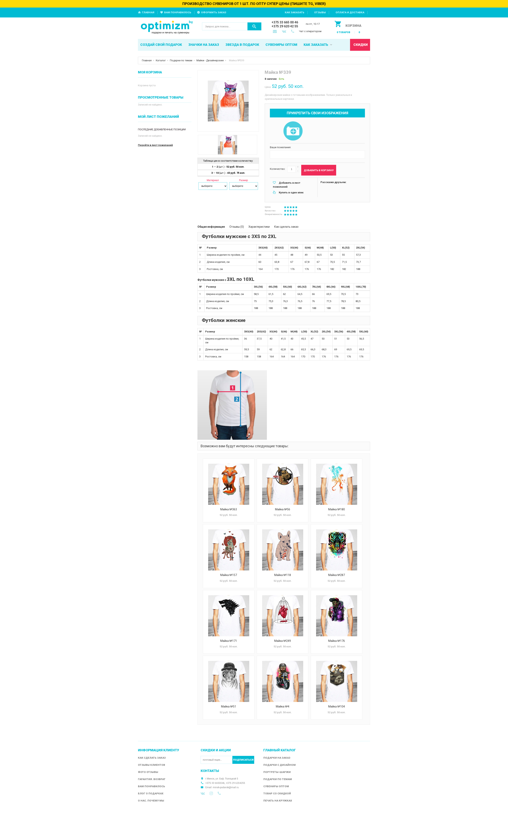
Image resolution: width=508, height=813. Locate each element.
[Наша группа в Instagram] (211, 793)
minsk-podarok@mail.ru (226, 787)
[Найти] (254, 26)
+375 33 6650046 (215, 783)
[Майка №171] (228, 615)
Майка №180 (336, 509)
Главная (148, 12)
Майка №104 (336, 706)
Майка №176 (336, 640)
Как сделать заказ (286, 226)
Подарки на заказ (276, 757)
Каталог (161, 60)
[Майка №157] (228, 549)
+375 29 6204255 (235, 783)
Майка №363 (228, 509)
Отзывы (320, 12)
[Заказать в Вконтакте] (284, 31)
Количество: (277, 168)
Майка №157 (228, 575)
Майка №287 (336, 575)
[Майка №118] (282, 549)
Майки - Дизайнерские (210, 60)
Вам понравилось (177, 12)
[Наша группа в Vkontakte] (203, 793)
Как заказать (294, 12)
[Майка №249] (282, 615)
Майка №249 (282, 640)
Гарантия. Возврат (151, 779)
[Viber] (219, 793)
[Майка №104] (336, 681)
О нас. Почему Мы (151, 800)
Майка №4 (282, 706)
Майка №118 (282, 575)
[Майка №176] (336, 615)
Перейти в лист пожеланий (155, 145)
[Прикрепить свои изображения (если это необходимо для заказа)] (293, 131)
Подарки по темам (181, 60)
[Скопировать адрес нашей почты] (275, 31)
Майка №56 (282, 509)
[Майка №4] (282, 681)
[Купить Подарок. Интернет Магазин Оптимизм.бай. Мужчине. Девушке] (167, 27)
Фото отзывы (148, 772)
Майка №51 (228, 706)
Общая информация (211, 226)
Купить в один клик (291, 192)
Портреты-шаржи (277, 772)
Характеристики (259, 226)
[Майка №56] (282, 484)
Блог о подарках (150, 793)
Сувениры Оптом (276, 786)
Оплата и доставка (350, 12)
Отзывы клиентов (151, 764)
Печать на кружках (277, 800)
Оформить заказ (213, 12)
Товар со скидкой (277, 793)
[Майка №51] (228, 681)
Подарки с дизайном (279, 764)
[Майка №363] (228, 484)
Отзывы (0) (236, 226)
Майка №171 (228, 640)
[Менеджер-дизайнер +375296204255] (293, 31)
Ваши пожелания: (280, 147)
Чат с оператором (310, 31)
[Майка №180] (336, 484)
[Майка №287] (336, 549)
